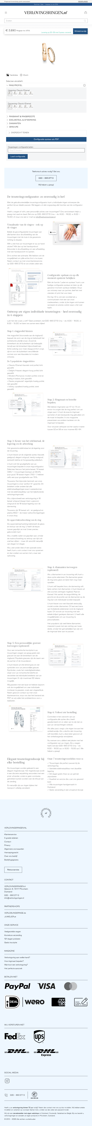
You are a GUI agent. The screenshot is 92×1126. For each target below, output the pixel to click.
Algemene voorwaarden (14, 849)
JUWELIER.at (10, 917)
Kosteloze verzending (13, 935)
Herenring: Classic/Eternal (19, 90)
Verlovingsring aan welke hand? (17, 957)
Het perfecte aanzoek (13, 968)
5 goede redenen (11, 838)
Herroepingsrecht (11, 852)
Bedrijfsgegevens (11, 860)
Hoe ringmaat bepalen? (14, 961)
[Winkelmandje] (86, 13)
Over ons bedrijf (10, 856)
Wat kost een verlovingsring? (16, 965)
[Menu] (6, 13)
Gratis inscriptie (10, 942)
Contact (7, 842)
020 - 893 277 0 (46, 178)
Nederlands (83, 1)
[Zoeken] (85, 20)
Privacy (7, 845)
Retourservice (13, 870)
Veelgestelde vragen (12, 931)
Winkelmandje (80, 31)
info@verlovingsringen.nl (45, 217)
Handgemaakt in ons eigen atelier (15, 1)
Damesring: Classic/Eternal (19, 104)
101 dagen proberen (12, 939)
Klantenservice (10, 834)
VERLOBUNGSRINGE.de (15, 913)
